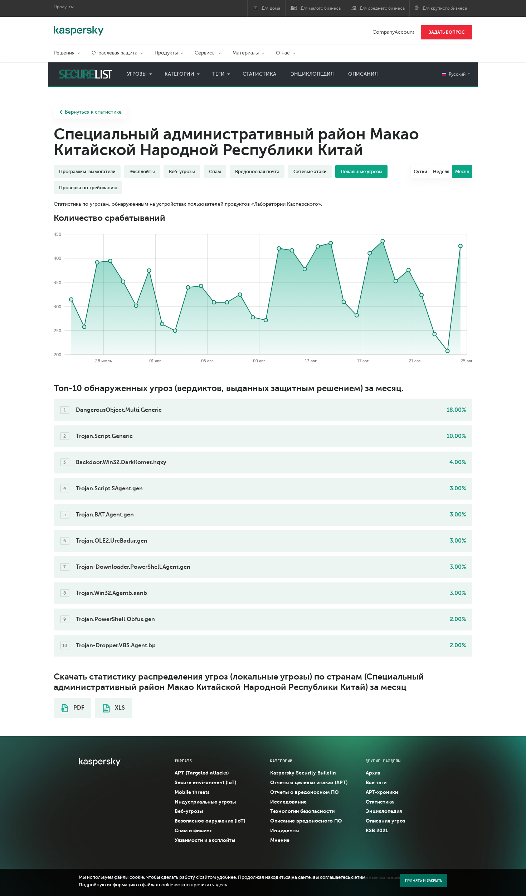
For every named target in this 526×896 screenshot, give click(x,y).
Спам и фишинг (193, 830)
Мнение (279, 840)
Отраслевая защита (114, 53)
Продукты (166, 53)
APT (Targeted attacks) (202, 773)
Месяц (462, 171)
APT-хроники (382, 792)
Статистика (259, 74)
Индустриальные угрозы (205, 802)
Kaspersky (79, 27)
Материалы (246, 53)
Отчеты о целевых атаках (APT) (308, 782)
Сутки (420, 171)
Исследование (288, 802)
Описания (363, 74)
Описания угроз (385, 821)
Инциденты (284, 830)
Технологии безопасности (302, 811)
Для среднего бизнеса (382, 8)
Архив (373, 773)
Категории (179, 74)
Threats (183, 761)
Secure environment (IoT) (205, 782)
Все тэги (376, 782)
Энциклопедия (312, 74)
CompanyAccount (393, 32)
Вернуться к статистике (93, 112)
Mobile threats (192, 792)
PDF (78, 708)
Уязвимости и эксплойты (205, 840)
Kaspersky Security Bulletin (303, 773)
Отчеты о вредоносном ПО (304, 792)
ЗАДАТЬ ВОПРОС (447, 32)
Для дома (271, 8)
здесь (221, 884)
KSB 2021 (377, 830)
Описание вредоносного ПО (306, 821)
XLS (119, 708)
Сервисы (205, 53)
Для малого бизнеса (321, 8)
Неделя (441, 171)
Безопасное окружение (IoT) (210, 821)
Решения (64, 53)
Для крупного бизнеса (445, 8)
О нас (283, 53)
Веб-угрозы (189, 811)
